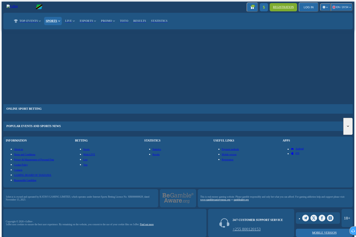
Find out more (147, 224)
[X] (313, 218)
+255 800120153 (247, 229)
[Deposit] (264, 7)
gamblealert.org (241, 199)
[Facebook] (322, 218)
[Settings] (325, 7)
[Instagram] (330, 218)
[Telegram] (305, 218)
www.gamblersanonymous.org (215, 199)
